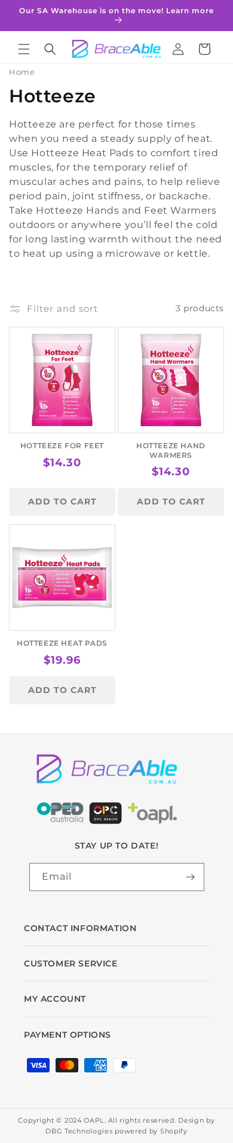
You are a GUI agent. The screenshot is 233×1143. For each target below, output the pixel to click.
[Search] (50, 49)
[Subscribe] (190, 877)
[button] (24, 49)
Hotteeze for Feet (62, 445)
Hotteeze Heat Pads (62, 643)
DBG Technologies (78, 1131)
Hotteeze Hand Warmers (171, 450)
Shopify (174, 1131)
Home (22, 72)
